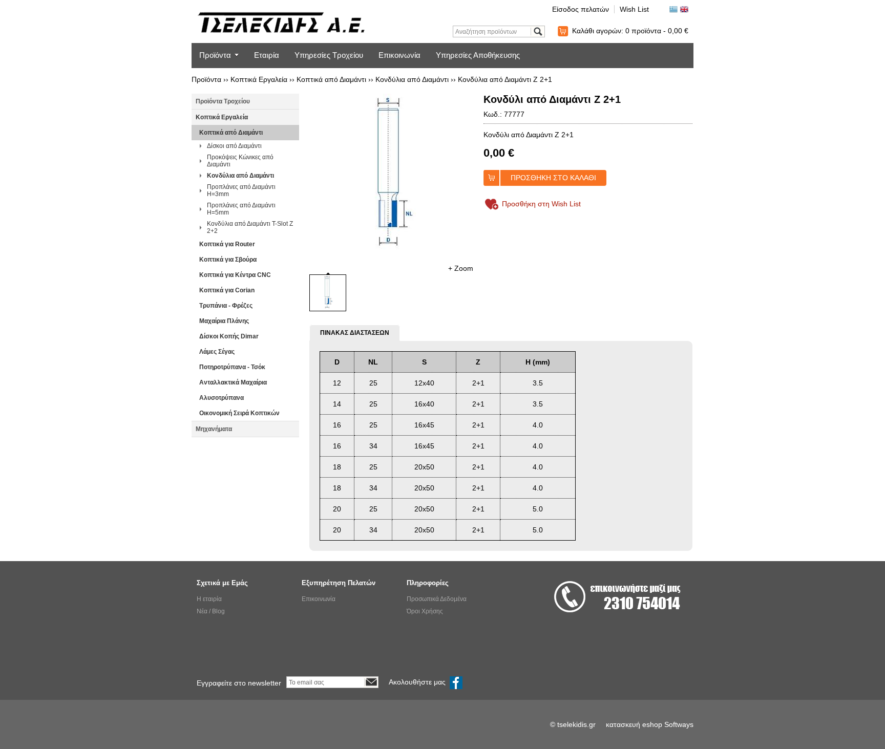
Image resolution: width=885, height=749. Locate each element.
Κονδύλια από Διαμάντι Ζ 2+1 (505, 79)
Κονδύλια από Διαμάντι (412, 79)
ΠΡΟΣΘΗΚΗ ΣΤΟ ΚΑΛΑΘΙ (553, 178)
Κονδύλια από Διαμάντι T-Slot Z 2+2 (250, 227)
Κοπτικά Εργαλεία (258, 79)
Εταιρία (266, 55)
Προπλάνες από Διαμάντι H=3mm (241, 190)
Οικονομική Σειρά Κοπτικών (239, 413)
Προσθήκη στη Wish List (541, 204)
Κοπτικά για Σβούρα (228, 259)
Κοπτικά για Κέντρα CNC (235, 275)
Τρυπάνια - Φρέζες (225, 305)
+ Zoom (460, 268)
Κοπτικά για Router (227, 244)
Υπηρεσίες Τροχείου (328, 55)
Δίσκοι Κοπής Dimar (229, 336)
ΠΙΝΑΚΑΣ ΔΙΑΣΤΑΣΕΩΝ (354, 332)
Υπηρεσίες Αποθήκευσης (478, 55)
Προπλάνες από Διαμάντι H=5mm (241, 209)
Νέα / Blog (211, 611)
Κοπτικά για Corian (227, 290)
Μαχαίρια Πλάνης (224, 321)
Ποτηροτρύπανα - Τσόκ (232, 367)
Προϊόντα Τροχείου (223, 101)
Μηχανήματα (214, 429)
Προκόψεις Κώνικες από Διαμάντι (240, 161)
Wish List (634, 9)
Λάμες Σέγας (217, 351)
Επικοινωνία (399, 55)
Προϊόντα (215, 55)
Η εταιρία (209, 599)
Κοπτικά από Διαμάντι (331, 79)
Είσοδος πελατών (580, 9)
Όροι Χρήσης (425, 611)
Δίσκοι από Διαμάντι (234, 145)
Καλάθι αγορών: (630, 31)
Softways (678, 724)
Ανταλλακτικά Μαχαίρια (233, 382)
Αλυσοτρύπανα (221, 397)
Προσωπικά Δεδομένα (437, 599)
